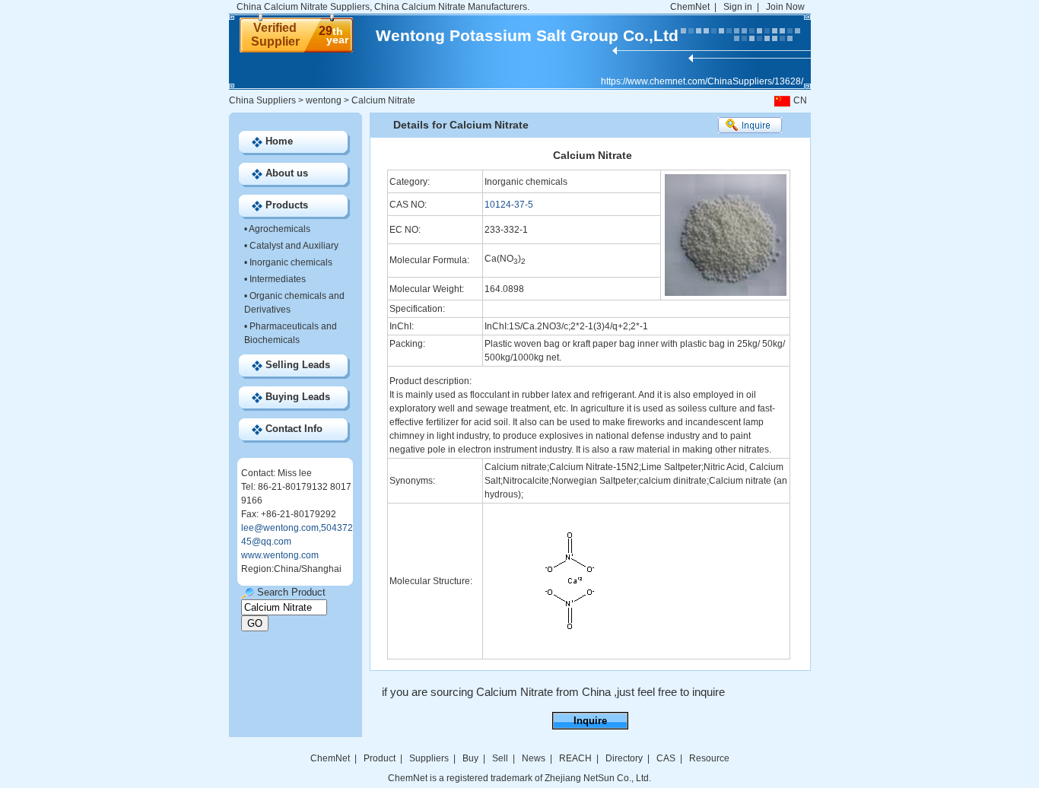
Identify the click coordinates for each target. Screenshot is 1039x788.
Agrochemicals (279, 229)
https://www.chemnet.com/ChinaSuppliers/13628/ (702, 81)
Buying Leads (297, 396)
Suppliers (429, 758)
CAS (665, 758)
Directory (624, 758)
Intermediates (277, 279)
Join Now (785, 7)
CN (800, 100)
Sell (500, 758)
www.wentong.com (280, 555)
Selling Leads (297, 364)
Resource (709, 758)
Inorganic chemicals (290, 262)
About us (286, 173)
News (533, 758)
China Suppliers (262, 100)
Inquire (590, 720)
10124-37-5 (509, 204)
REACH (575, 758)
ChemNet (690, 7)
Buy (470, 758)
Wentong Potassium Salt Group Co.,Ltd (527, 35)
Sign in (737, 7)
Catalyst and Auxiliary (293, 245)
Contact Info (294, 428)
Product (381, 758)
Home (279, 141)
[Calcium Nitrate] (570, 654)
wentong (324, 100)
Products (286, 205)
